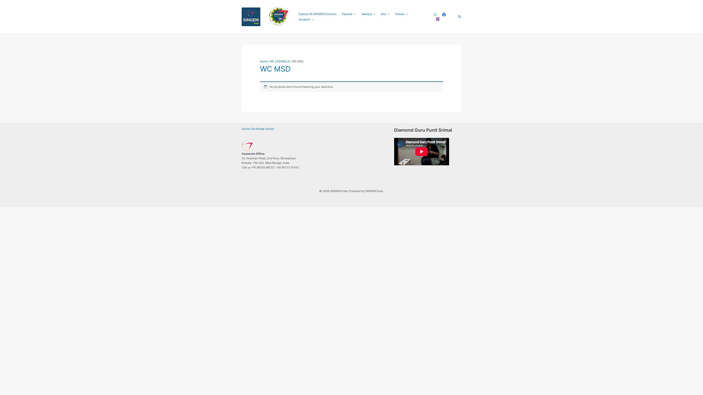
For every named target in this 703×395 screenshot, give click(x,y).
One (383, 14)
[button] (354, 14)
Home (264, 61)
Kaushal (347, 14)
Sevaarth (304, 19)
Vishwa (399, 14)
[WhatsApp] (435, 15)
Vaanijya (366, 14)
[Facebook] (444, 15)
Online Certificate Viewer (258, 129)
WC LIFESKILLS (280, 61)
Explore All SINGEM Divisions (317, 14)
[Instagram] (438, 19)
